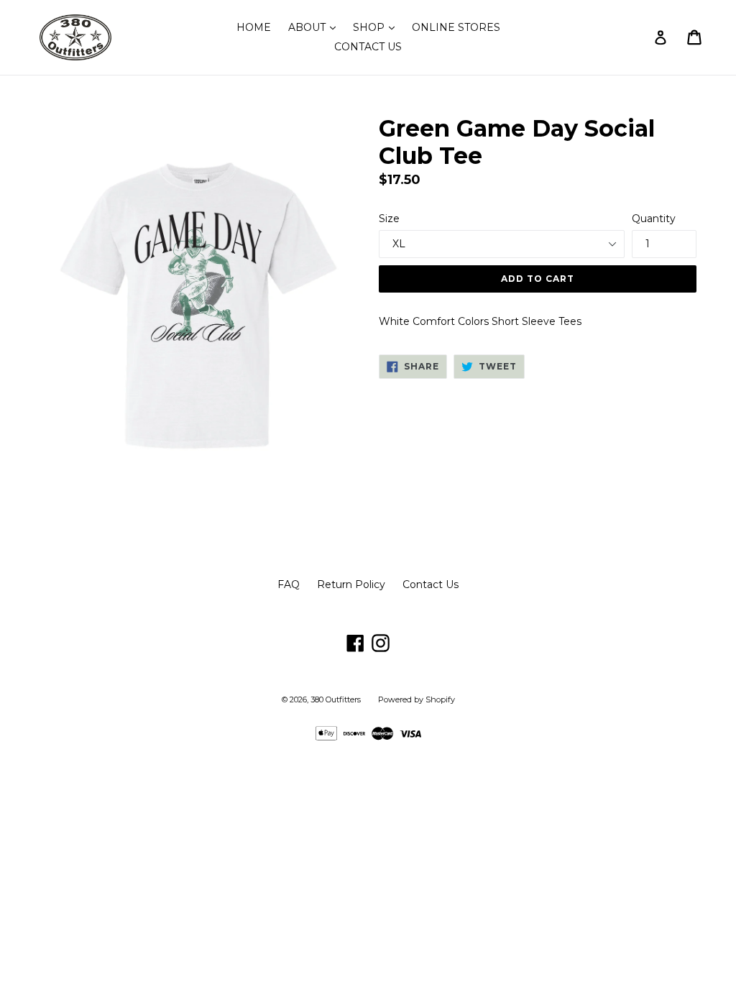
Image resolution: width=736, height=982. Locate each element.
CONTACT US (368, 46)
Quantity (654, 218)
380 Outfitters (335, 699)
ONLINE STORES (456, 27)
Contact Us (430, 584)
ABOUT (315, 27)
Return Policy (351, 584)
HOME (253, 27)
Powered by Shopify (416, 699)
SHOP (377, 27)
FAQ (288, 584)
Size (389, 218)
